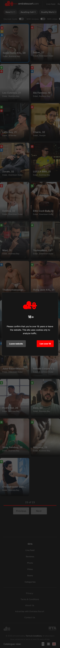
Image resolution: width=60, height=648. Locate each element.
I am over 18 (45, 343)
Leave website (16, 343)
